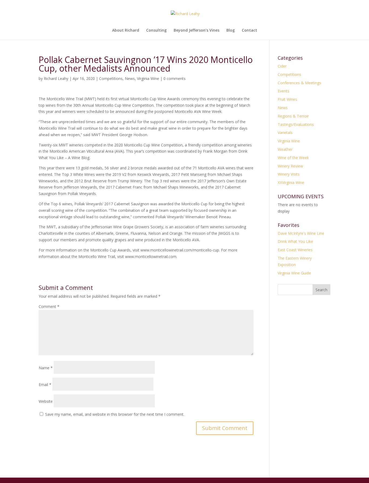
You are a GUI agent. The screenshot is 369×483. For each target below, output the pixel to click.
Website (46, 401)
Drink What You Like (295, 241)
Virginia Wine (148, 78)
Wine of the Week (293, 157)
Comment (49, 306)
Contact (249, 30)
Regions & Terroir (293, 116)
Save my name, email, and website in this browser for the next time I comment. (114, 414)
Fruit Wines (287, 99)
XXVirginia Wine (291, 182)
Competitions (111, 78)
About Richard (125, 30)
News (130, 78)
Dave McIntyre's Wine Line (301, 233)
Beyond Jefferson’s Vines (196, 30)
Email (45, 384)
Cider (282, 66)
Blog (230, 30)
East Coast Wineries (295, 249)
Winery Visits (289, 174)
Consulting (156, 30)
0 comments (174, 78)
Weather (285, 149)
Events (283, 90)
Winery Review (290, 166)
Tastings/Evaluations (296, 124)
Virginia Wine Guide (294, 273)
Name (46, 367)
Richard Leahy (56, 78)
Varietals (285, 132)
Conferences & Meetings (299, 82)
